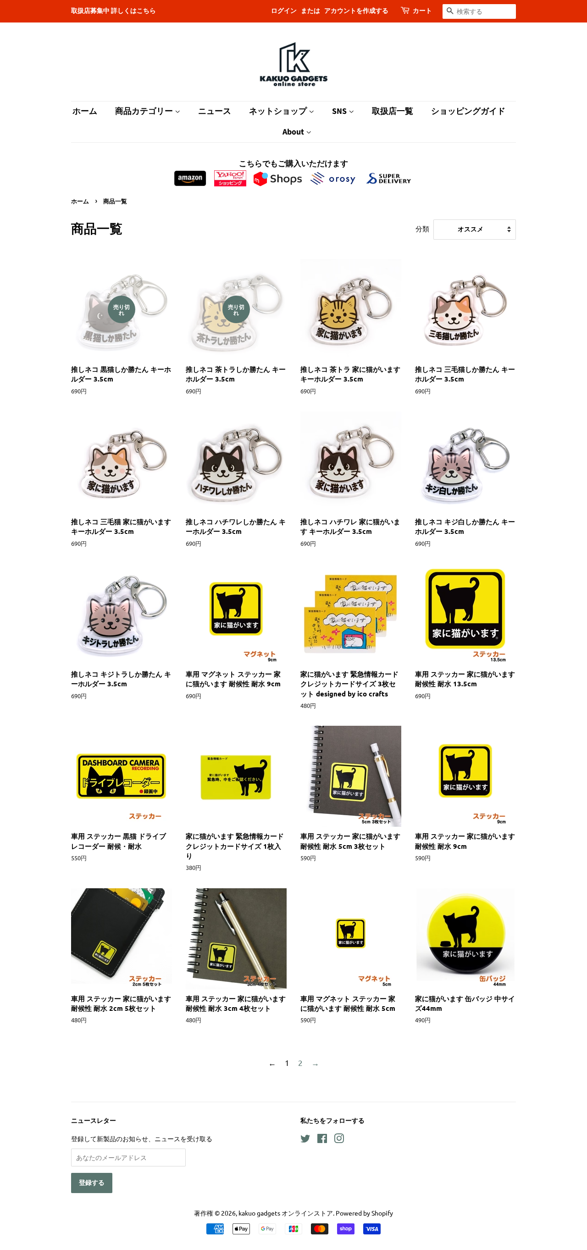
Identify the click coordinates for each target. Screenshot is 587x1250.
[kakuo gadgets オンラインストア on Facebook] (322, 1140)
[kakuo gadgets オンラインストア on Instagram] (339, 1140)
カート (422, 11)
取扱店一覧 (392, 111)
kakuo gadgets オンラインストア (285, 1213)
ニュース (214, 111)
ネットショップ (279, 111)
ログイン (284, 11)
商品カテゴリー (145, 111)
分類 (422, 228)
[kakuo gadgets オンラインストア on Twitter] (305, 1140)
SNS (340, 111)
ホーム (84, 111)
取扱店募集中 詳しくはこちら (113, 11)
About (294, 132)
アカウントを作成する (356, 11)
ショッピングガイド (468, 111)
